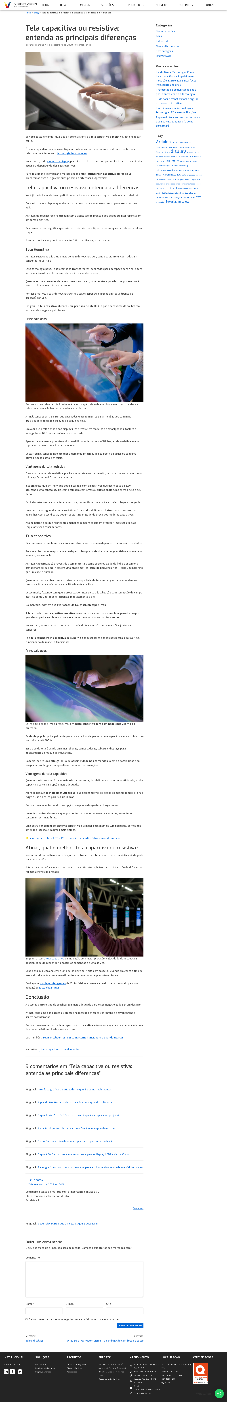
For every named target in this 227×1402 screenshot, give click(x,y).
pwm (182, 163)
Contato (211, 5)
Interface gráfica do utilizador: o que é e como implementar (75, 1073)
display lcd (191, 136)
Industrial (162, 25)
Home (63, 5)
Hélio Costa (36, 1164)
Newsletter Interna (167, 30)
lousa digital (185, 145)
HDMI (191, 141)
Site (108, 1287)
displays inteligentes (53, 967)
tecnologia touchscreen (72, 137)
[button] (219, 1393)
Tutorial (171, 185)
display (178, 135)
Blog (45, 5)
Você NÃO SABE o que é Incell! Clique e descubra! (68, 1207)
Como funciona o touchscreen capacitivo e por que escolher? (75, 1125)
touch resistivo (71, 1033)
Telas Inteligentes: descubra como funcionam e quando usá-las (83, 1021)
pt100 (177, 163)
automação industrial (181, 126)
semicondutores (188, 168)
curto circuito (179, 131)
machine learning (180, 150)
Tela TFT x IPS (189, 181)
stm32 (159, 177)
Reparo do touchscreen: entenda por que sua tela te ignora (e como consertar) (178, 105)
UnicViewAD (163, 40)
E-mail (71, 1287)
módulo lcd (181, 154)
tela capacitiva (55, 942)
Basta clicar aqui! (49, 971)
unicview (183, 185)
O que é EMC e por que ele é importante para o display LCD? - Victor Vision (83, 1138)
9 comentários (83, 28)
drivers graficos (171, 141)
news (190, 154)
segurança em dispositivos (168, 168)
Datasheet (190, 131)
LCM (173, 145)
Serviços (162, 5)
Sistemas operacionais (188, 172)
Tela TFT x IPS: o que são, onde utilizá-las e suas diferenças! (75, 822)
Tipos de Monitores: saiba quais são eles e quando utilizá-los (75, 1086)
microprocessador (165, 154)
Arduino (163, 125)
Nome (29, 1287)
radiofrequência (192, 163)
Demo (159, 136)
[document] (113, 1394)
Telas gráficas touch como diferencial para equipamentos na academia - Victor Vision (90, 1151)
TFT (198, 181)
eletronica (183, 141)
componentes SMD (164, 131)
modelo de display (58, 145)
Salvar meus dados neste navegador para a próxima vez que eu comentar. (74, 1303)
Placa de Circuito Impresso (183, 159)
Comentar (138, 1192)
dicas (167, 136)
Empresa (84, 5)
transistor (160, 186)
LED (178, 145)
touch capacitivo (50, 1033)
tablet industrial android (173, 177)
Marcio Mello (37, 28)
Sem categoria (165, 35)
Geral (159, 20)
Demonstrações (165, 15)
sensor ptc (164, 172)
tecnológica (176, 181)
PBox (167, 158)
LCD (168, 145)
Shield (173, 172)
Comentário (33, 1241)
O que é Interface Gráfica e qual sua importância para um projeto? (78, 1099)
